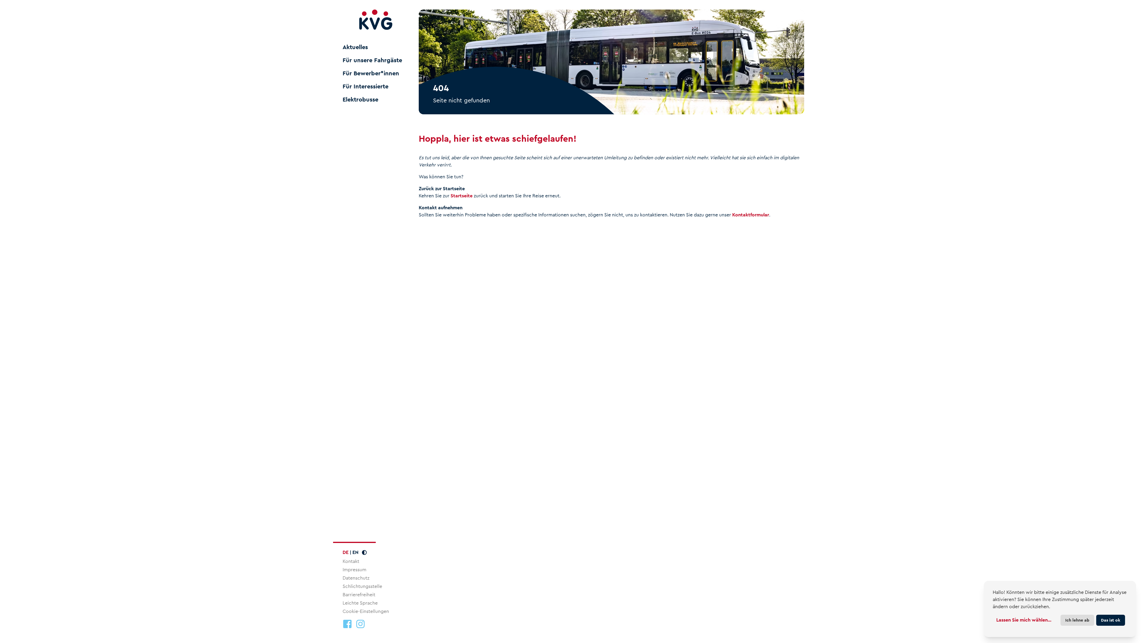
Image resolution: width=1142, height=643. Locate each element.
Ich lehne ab (1077, 620)
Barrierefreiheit (359, 594)
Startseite (462, 195)
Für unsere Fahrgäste (372, 60)
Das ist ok (1110, 620)
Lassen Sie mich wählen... (1023, 620)
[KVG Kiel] (376, 20)
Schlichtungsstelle (362, 586)
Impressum (354, 569)
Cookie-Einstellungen (366, 611)
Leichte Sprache (360, 603)
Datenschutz (356, 578)
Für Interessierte (365, 87)
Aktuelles (355, 47)
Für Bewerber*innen (371, 74)
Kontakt (351, 561)
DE (346, 552)
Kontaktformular (750, 214)
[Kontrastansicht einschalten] (364, 552)
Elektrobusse (360, 100)
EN (355, 552)
